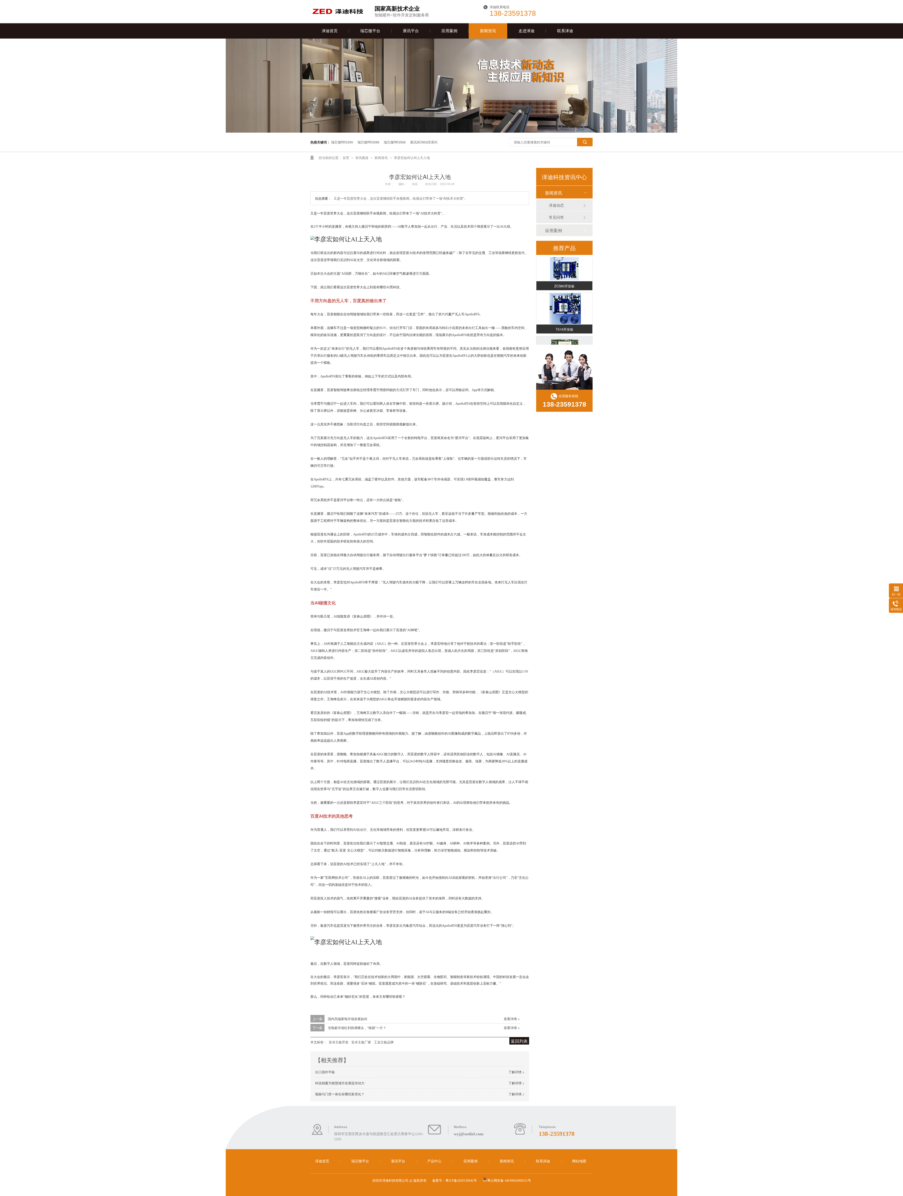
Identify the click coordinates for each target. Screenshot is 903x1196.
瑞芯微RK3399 (342, 142)
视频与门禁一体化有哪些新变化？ (339, 1094)
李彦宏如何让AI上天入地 (412, 157)
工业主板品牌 (384, 1042)
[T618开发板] (564, 299)
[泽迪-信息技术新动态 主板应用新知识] (451, 131)
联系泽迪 (565, 31)
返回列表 (519, 1041)
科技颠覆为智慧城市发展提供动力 (339, 1083)
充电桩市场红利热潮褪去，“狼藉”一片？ (357, 1027)
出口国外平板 (325, 1071)
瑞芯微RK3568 (395, 142)
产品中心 (434, 1161)
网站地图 (579, 1161)
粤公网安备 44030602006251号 (509, 1180)
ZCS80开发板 (564, 276)
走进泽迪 (527, 31)
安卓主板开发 (339, 1042)
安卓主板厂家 (361, 1042)
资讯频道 (362, 157)
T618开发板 (564, 319)
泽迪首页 (330, 31)
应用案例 (449, 31)
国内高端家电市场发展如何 (347, 1018)
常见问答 (556, 217)
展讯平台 (411, 31)
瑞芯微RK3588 (368, 142)
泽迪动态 (556, 205)
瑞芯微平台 (370, 31)
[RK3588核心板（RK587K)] (564, 342)
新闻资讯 (488, 31)
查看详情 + (512, 1018)
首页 (346, 157)
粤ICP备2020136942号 (461, 1180)
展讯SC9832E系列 (423, 142)
